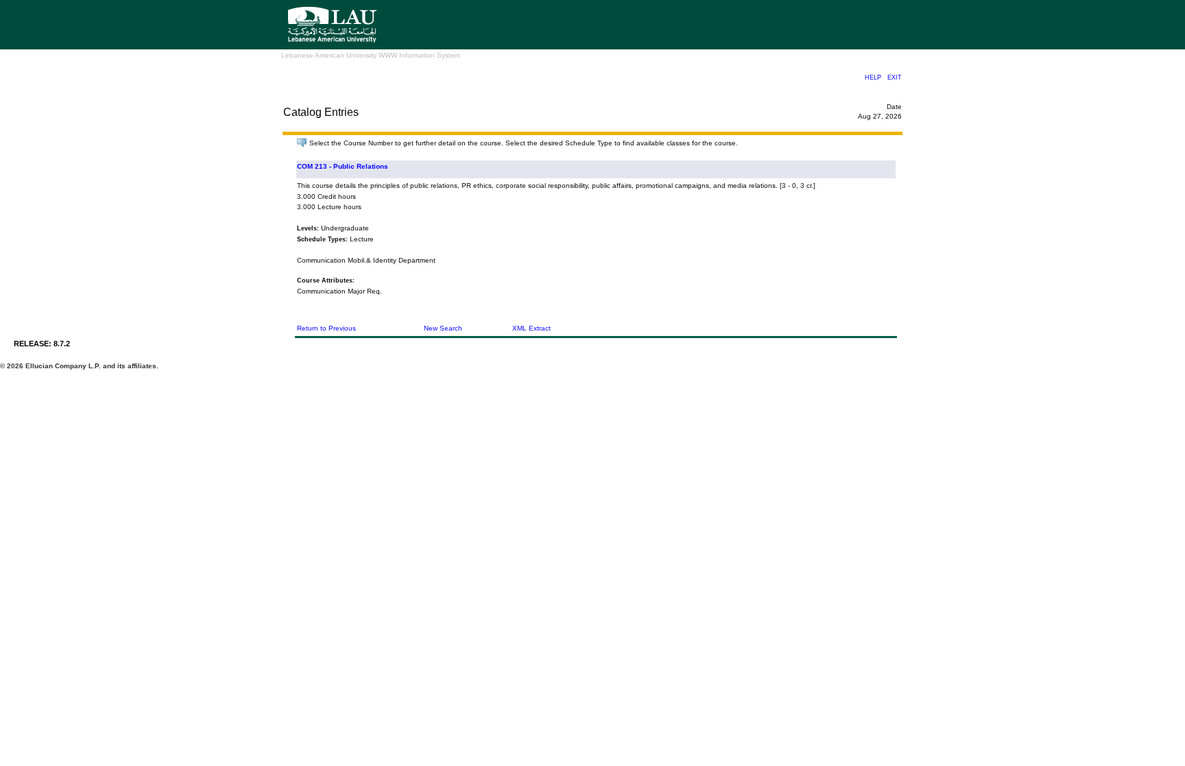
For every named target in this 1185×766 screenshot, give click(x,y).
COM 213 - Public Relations (342, 166)
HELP (873, 77)
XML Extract (531, 328)
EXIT (894, 77)
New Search (443, 328)
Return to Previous (326, 328)
